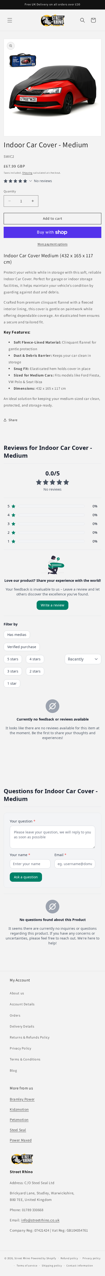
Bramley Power (22, 1099)
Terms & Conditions (25, 1059)
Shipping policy (52, 1265)
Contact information (79, 1265)
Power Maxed (21, 1140)
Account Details (22, 1004)
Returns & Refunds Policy (29, 1037)
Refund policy (69, 1258)
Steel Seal (18, 1130)
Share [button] (13, 420)
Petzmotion (19, 1119)
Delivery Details (22, 1026)
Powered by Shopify (43, 1258)
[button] (9, 20)
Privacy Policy (20, 1048)
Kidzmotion (19, 1109)
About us (17, 993)
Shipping (27, 172)
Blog (13, 1070)
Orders (15, 1015)
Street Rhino (22, 1258)
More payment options (53, 244)
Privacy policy (92, 1258)
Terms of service (27, 1265)
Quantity (10, 191)
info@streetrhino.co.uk (40, 1220)
